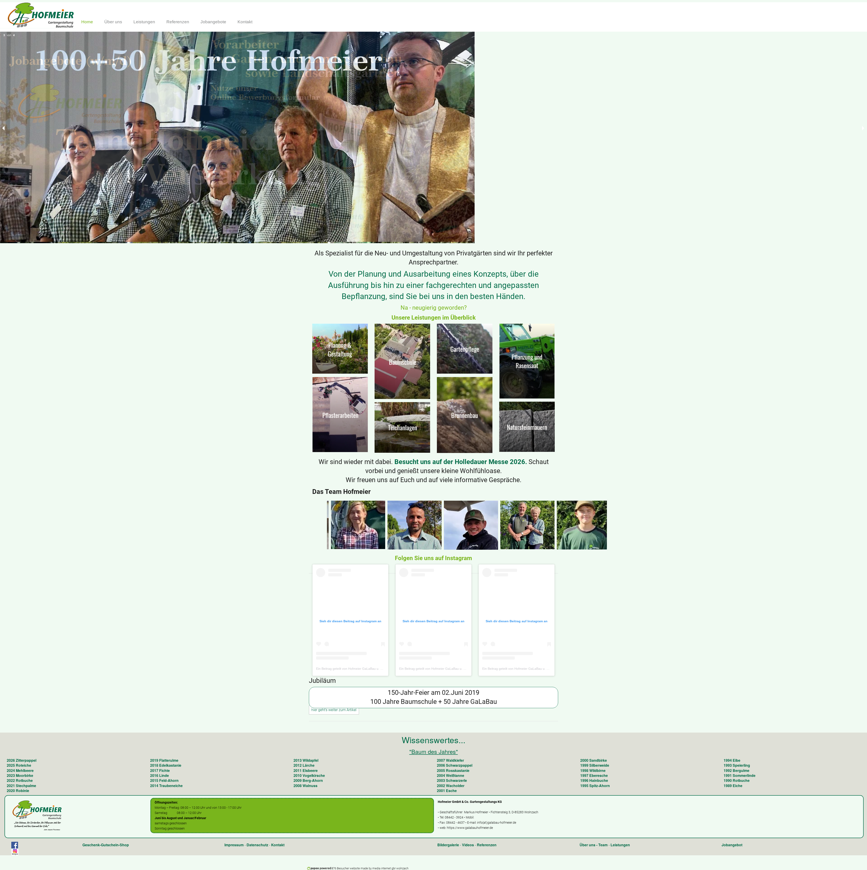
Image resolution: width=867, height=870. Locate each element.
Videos (468, 844)
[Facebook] (14, 845)
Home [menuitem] (87, 21)
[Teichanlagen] (402, 429)
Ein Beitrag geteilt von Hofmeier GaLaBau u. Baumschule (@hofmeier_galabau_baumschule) (382, 668)
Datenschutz (257, 844)
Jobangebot (732, 844)
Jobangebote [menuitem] (213, 21)
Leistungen (620, 844)
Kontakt (277, 844)
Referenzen (486, 844)
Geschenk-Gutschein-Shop (105, 844)
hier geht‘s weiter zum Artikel (334, 710)
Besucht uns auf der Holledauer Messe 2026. (460, 462)
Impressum (234, 844)
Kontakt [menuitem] (245, 21)
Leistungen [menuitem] (144, 21)
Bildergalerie (448, 844)
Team (603, 844)
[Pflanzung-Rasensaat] (527, 361)
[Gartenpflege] (464, 348)
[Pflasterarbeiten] (340, 416)
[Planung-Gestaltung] (340, 348)
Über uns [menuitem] (113, 21)
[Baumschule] (402, 361)
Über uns (587, 844)
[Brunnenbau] (464, 416)
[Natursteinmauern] (527, 427)
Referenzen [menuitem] (177, 21)
